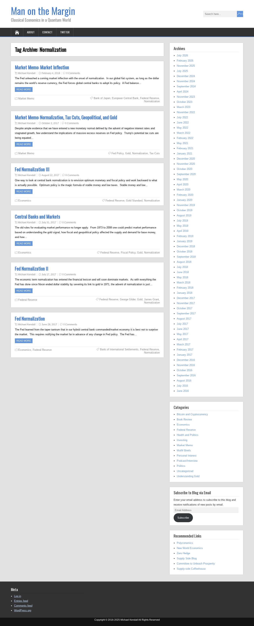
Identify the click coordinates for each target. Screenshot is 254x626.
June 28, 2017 (49, 324)
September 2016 (186, 375)
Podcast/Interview (187, 460)
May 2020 (182, 179)
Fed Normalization (30, 318)
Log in (17, 596)
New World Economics (190, 548)
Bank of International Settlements (119, 349)
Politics (181, 465)
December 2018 (186, 246)
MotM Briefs (184, 450)
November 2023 (186, 96)
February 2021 (185, 148)
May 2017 (182, 334)
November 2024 (186, 81)
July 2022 (182, 117)
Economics (24, 200)
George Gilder (128, 299)
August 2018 (184, 261)
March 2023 (183, 107)
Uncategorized (185, 471)
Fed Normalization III (32, 169)
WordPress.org (22, 610)
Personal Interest (186, 455)
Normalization (152, 101)
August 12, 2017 (50, 175)
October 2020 (184, 169)
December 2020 (186, 158)
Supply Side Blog (187, 558)
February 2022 (185, 138)
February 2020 (185, 194)
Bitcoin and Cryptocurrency (192, 414)
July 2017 (182, 323)
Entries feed (21, 600)
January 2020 (184, 199)
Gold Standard (134, 200)
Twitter (64, 32)
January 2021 (184, 153)
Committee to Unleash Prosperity (196, 563)
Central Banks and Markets (37, 216)
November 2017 (186, 303)
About (31, 32)
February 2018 (185, 287)
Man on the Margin (43, 11)
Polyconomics (185, 542)
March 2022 (183, 132)
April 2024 (182, 91)
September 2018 (186, 256)
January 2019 (184, 241)
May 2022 (182, 127)
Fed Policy (118, 153)
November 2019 (186, 205)
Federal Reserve (149, 98)
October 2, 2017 (50, 123)
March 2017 (183, 344)
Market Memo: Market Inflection (42, 67)
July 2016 (182, 385)
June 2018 (183, 272)
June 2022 (183, 122)
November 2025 (186, 65)
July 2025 (182, 70)
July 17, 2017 (49, 274)
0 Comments (73, 73)
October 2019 (184, 210)
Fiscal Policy (128, 252)
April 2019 (182, 230)
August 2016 (184, 380)
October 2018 (184, 251)
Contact (47, 32)
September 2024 (186, 86)
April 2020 (182, 184)
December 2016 (186, 359)
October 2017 (184, 308)
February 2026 (185, 60)
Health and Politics (187, 434)
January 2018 (184, 292)
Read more (23, 89)
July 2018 (182, 267)
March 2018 (183, 282)
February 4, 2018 (51, 73)
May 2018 (182, 277)
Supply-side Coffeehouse (191, 568)
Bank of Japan (102, 98)
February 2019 (185, 236)
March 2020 (183, 189)
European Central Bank (125, 98)
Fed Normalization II (31, 268)
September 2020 (186, 174)
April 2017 (182, 339)
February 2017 (185, 349)
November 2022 (186, 112)
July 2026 (182, 55)
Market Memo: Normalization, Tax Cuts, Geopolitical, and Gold (66, 117)
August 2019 (184, 215)
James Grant (151, 299)
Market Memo (26, 98)
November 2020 (186, 163)
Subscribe (183, 517)
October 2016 (184, 370)
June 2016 (183, 390)
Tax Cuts (154, 153)
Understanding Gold (188, 476)
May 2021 (182, 143)
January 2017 (184, 354)
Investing (182, 440)
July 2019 (182, 220)
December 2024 (186, 76)
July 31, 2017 (49, 222)
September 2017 (186, 313)
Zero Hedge (183, 553)
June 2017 (183, 328)
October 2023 (184, 101)
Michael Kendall (27, 73)
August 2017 (184, 318)
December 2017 (186, 298)
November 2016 (186, 365)
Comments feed (23, 605)
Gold (128, 153)
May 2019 (182, 225)
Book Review (184, 419)
